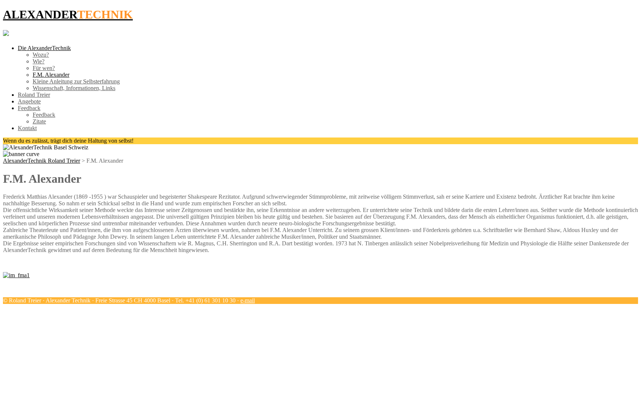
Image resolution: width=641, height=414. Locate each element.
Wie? (39, 61)
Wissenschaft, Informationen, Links (74, 88)
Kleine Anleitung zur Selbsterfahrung (76, 81)
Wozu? (41, 55)
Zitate (39, 121)
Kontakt (27, 128)
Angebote (29, 101)
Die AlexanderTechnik (44, 48)
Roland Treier (34, 95)
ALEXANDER (68, 14)
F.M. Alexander (51, 75)
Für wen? (44, 68)
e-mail (247, 300)
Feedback (29, 108)
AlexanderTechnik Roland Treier (41, 161)
